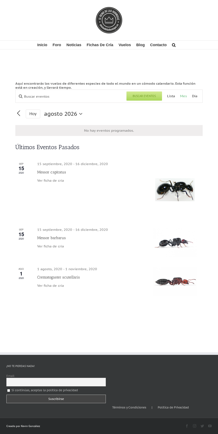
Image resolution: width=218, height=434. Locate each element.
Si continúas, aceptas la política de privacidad (44, 390)
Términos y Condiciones (129, 407)
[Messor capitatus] (175, 189)
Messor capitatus (51, 172)
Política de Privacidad (173, 407)
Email (10, 376)
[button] (174, 45)
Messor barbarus (51, 238)
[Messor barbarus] (175, 242)
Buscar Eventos (144, 96)
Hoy (33, 113)
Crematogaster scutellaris (58, 277)
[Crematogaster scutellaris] (175, 281)
